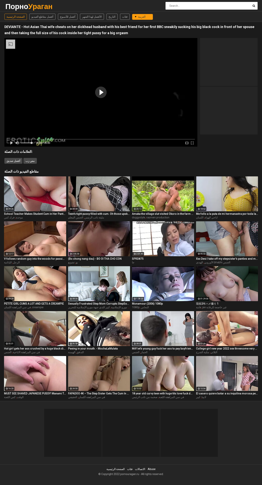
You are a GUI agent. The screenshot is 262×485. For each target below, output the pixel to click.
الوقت (20, 397)
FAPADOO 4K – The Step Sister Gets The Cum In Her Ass (99, 393)
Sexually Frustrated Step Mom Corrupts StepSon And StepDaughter (99, 303)
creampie (38, 307)
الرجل (16, 262)
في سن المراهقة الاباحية (26, 352)
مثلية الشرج (202, 352)
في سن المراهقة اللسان (17, 307)
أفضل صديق (13, 160)
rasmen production (157, 217)
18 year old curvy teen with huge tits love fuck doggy (163, 393)
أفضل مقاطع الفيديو (42, 16)
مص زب (30, 160)
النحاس (145, 307)
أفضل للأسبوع (67, 16)
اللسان (200, 217)
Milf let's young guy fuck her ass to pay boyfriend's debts (163, 348)
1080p (136, 307)
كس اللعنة (10, 397)
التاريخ (112, 16)
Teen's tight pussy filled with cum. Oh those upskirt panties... (99, 213)
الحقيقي (72, 397)
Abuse (152, 469)
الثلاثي (213, 352)
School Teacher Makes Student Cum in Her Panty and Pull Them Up (35, 213)
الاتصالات (140, 469)
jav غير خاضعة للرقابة (214, 307)
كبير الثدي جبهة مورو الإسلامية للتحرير (89, 307)
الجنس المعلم (75, 217)
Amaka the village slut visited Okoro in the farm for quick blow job (163, 213)
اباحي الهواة (211, 217)
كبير (198, 397)
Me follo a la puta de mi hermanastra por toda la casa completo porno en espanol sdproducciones (227, 213)
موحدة (19, 217)
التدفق (80, 352)
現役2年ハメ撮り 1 (207, 303)
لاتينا (204, 397)
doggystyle (138, 217)
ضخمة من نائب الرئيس (144, 397)
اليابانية (8, 262)
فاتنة (198, 307)
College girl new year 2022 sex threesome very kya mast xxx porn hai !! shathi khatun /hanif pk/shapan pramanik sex (227, 348)
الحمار (144, 352)
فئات (125, 16)
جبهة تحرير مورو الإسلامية (125, 307)
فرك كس (9, 217)
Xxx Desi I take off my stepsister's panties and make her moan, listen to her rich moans (227, 258)
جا (133, 262)
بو (77, 262)
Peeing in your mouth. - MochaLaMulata (93, 348)
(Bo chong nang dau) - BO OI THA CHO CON (95, 258)
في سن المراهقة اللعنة (171, 397)
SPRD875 (137, 258)
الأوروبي (208, 262)
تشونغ (71, 262)
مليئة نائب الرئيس (94, 217)
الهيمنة (71, 352)
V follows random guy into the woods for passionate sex (35, 258)
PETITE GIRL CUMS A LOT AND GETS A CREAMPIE (34, 303)
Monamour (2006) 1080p (147, 303)
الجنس (8, 352)
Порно (15, 6)
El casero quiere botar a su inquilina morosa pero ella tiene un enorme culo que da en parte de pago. (227, 393)
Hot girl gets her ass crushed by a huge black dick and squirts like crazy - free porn (35, 348)
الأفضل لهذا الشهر (92, 16)
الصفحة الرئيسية (16, 16)
